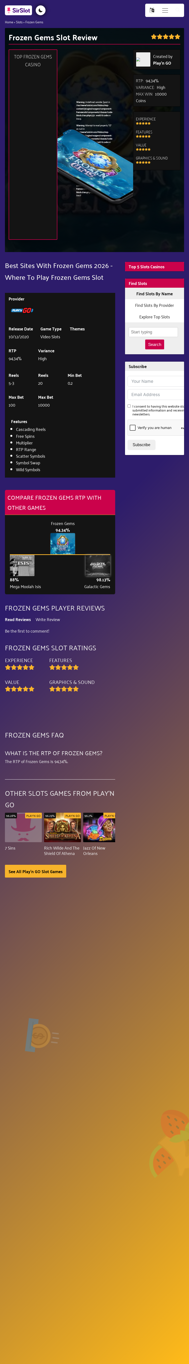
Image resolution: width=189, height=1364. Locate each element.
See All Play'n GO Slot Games (36, 871)
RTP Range (26, 449)
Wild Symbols (28, 469)
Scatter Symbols (30, 456)
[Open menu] (165, 10)
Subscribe (141, 445)
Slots (19, 22)
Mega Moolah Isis (25, 586)
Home (9, 22)
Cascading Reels (31, 429)
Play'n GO (162, 62)
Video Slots (50, 336)
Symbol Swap (28, 462)
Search (154, 344)
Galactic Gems (97, 586)
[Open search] (178, 10)
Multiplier (24, 442)
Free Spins (25, 436)
